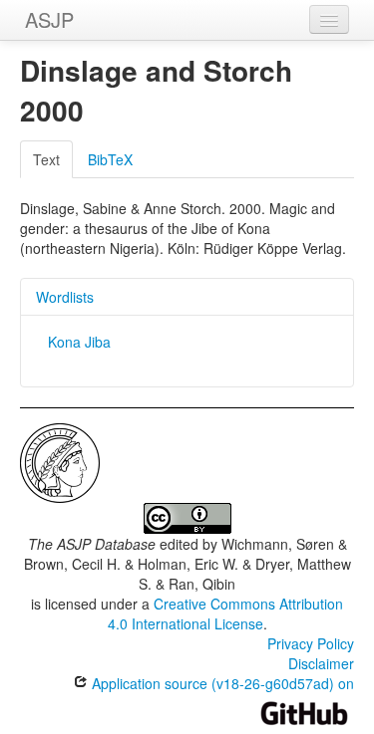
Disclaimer (321, 663)
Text (46, 159)
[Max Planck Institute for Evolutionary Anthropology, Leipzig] (60, 461)
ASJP (49, 19)
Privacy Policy (310, 643)
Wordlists (65, 297)
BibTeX (110, 159)
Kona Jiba (79, 342)
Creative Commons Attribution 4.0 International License (226, 613)
